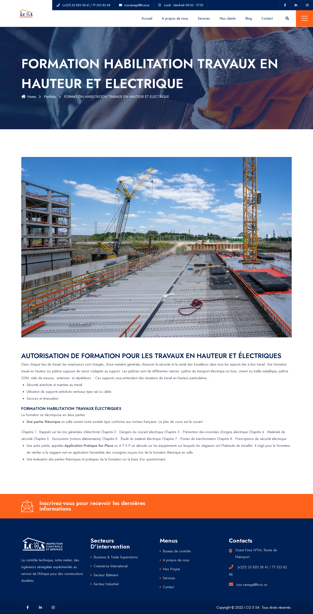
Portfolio (50, 96)
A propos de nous (175, 18)
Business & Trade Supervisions (116, 557)
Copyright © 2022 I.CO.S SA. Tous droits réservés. (254, 607)
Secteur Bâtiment (106, 575)
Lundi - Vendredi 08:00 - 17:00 (183, 5)
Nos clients (228, 18)
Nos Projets (171, 569)
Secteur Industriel (106, 584)
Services (204, 18)
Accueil (147, 18)
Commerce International (111, 566)
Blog (248, 18)
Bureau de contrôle (177, 551)
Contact (267, 18)
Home (31, 96)
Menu (304, 18)
